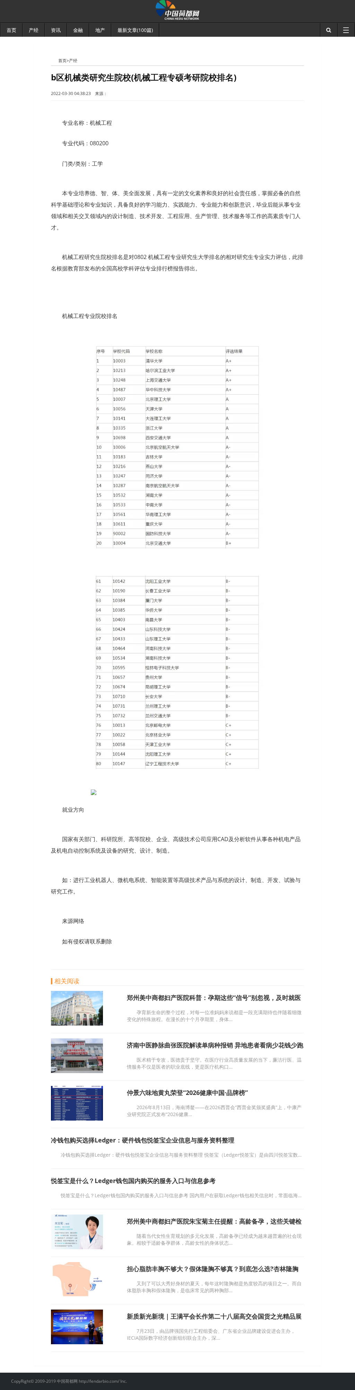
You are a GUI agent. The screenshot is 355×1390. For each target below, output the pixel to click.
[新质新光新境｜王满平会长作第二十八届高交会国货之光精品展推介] (77, 1342)
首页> (63, 60)
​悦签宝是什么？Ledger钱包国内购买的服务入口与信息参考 (133, 1180)
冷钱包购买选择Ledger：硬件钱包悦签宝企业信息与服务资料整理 (142, 1140)
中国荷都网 (54, 60)
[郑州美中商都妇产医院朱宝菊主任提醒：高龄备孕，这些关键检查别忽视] (77, 1247)
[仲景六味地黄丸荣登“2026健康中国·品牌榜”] (77, 1118)
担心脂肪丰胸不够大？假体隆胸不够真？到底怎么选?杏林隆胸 (212, 1268)
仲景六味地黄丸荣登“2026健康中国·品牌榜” (187, 1092)
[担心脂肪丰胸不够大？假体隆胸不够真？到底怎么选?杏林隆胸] (77, 1294)
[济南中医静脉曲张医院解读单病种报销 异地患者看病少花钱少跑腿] (77, 1071)
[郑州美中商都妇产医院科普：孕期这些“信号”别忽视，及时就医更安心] (77, 1023)
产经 (73, 60)
